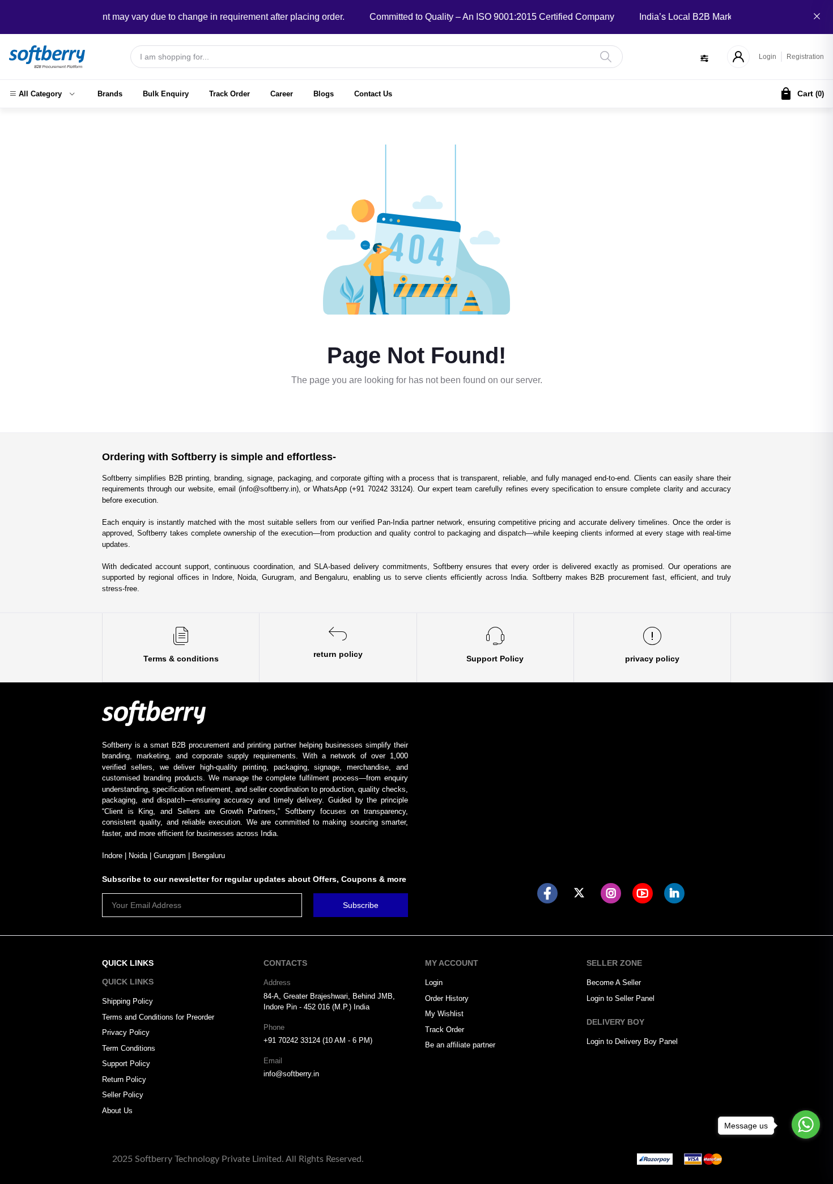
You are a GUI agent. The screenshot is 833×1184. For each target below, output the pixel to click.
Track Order (229, 94)
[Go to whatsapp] (806, 1124)
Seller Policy (122, 1094)
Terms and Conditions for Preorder (158, 1017)
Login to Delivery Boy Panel (632, 1041)
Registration (805, 57)
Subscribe (361, 905)
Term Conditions (128, 1048)
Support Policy (126, 1063)
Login (767, 57)
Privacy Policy (126, 1032)
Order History (447, 998)
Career (281, 94)
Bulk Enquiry (166, 94)
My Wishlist (444, 1013)
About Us (117, 1110)
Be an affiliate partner (460, 1045)
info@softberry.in (291, 1074)
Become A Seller (613, 982)
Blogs (323, 94)
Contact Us (373, 94)
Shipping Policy (127, 1001)
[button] (42, 94)
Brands (109, 94)
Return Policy (124, 1079)
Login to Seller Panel (620, 998)
